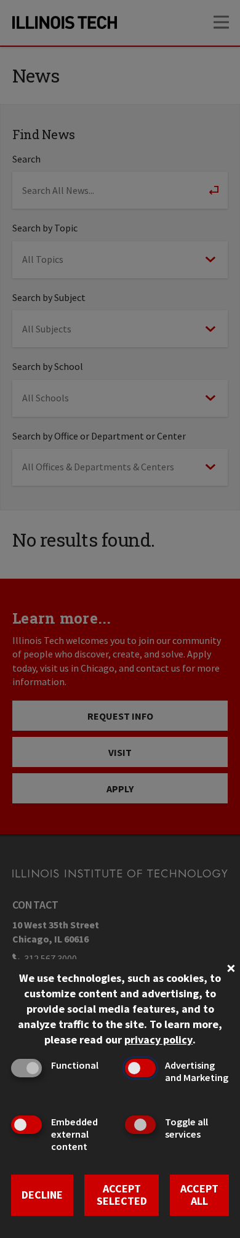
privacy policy (158, 1039)
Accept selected (122, 1194)
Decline (42, 1195)
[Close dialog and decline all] (231, 967)
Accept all (199, 1194)
